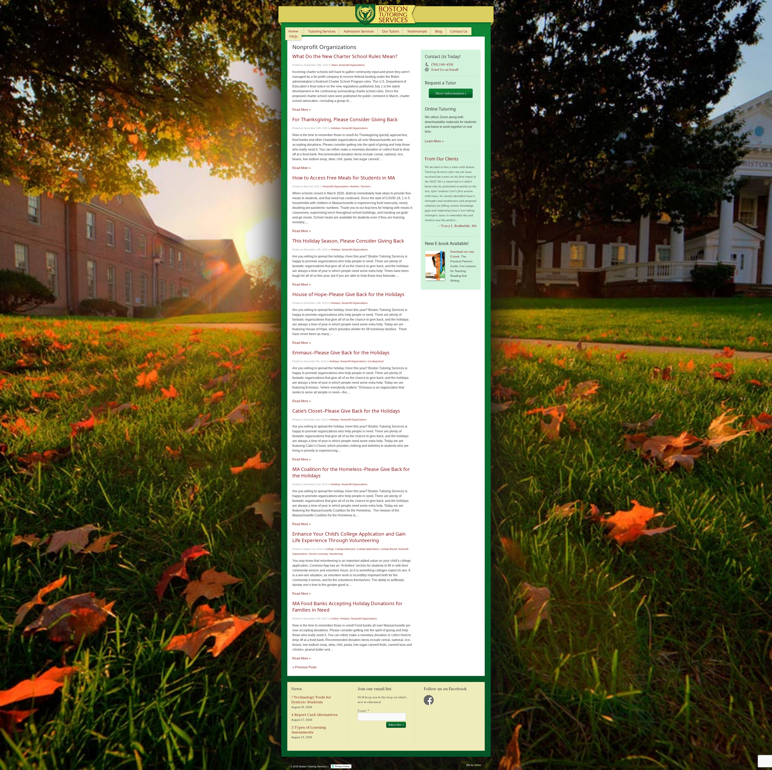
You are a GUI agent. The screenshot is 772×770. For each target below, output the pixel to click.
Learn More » (434, 141)
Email (363, 711)
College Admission (345, 549)
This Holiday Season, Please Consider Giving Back (348, 240)
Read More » (301, 109)
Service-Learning (318, 554)
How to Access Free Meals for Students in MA (343, 177)
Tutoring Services (322, 31)
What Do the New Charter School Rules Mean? (344, 56)
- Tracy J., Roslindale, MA (457, 226)
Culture (335, 618)
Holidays (336, 128)
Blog (438, 31)
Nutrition (354, 186)
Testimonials (417, 31)
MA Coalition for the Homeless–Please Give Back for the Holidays (351, 472)
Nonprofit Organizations (352, 65)
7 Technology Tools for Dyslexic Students (311, 699)
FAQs (293, 36)
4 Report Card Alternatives (314, 714)
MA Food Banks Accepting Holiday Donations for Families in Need (347, 606)
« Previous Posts (304, 667)
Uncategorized (376, 361)
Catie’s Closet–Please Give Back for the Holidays (346, 410)
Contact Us (458, 31)
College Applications (368, 549)
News (335, 65)
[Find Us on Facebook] (429, 700)
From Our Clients (441, 159)
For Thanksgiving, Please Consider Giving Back (345, 119)
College (329, 549)
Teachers (365, 186)
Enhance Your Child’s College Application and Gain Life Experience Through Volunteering (349, 536)
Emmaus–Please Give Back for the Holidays (341, 352)
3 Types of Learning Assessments (308, 729)
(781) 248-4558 (442, 64)
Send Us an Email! (445, 70)
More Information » (450, 93)
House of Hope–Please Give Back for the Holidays (348, 294)
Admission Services (359, 31)
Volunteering (336, 554)
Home (293, 31)
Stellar (477, 765)
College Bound (389, 549)
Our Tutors (390, 31)
